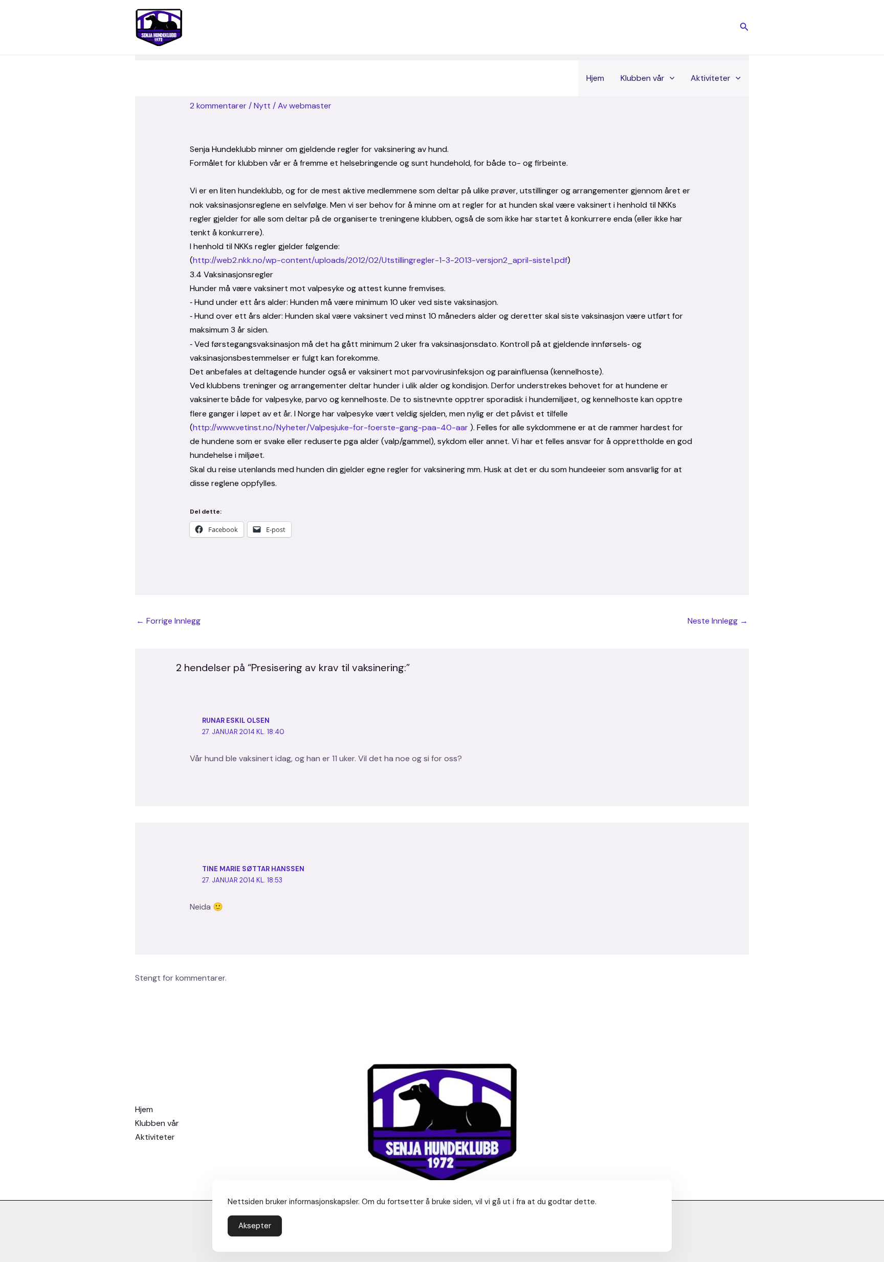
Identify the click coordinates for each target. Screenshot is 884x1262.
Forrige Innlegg (168, 620)
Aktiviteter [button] (711, 78)
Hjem (595, 78)
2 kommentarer (218, 105)
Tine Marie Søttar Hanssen (253, 869)
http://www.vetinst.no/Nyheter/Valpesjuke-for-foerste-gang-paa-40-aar (330, 427)
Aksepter (254, 1226)
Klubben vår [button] (643, 78)
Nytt (262, 105)
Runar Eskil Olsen (236, 720)
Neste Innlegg (718, 620)
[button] (744, 27)
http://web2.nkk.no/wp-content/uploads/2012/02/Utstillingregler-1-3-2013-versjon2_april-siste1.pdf (380, 260)
